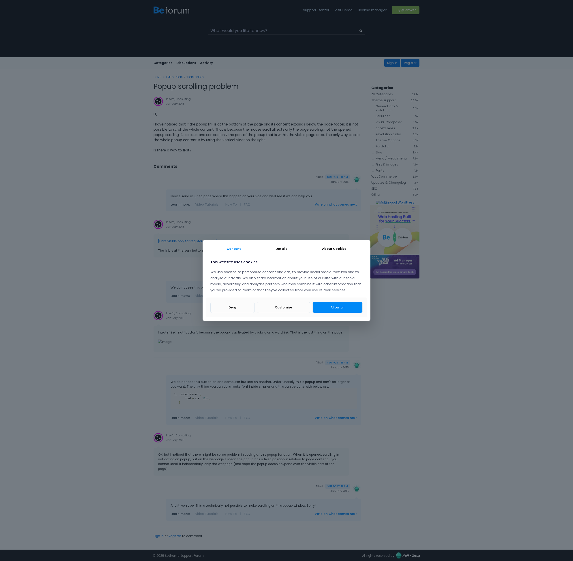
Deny (233, 307)
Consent (234, 248)
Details (281, 248)
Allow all (337, 307)
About (334, 248)
